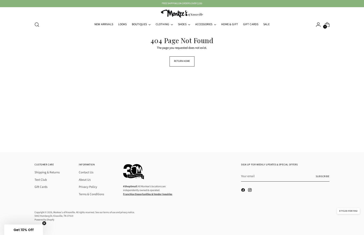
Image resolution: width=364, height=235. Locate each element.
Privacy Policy (88, 187)
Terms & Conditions (91, 194)
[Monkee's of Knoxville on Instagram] (250, 191)
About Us (85, 180)
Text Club (41, 180)
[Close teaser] (44, 223)
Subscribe (322, 176)
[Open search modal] (37, 24)
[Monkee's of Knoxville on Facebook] (243, 191)
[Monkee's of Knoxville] (182, 13)
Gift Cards (41, 187)
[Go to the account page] (318, 24)
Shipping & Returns (47, 172)
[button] (23, 229)
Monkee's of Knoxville (64, 212)
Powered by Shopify (44, 220)
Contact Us (86, 172)
